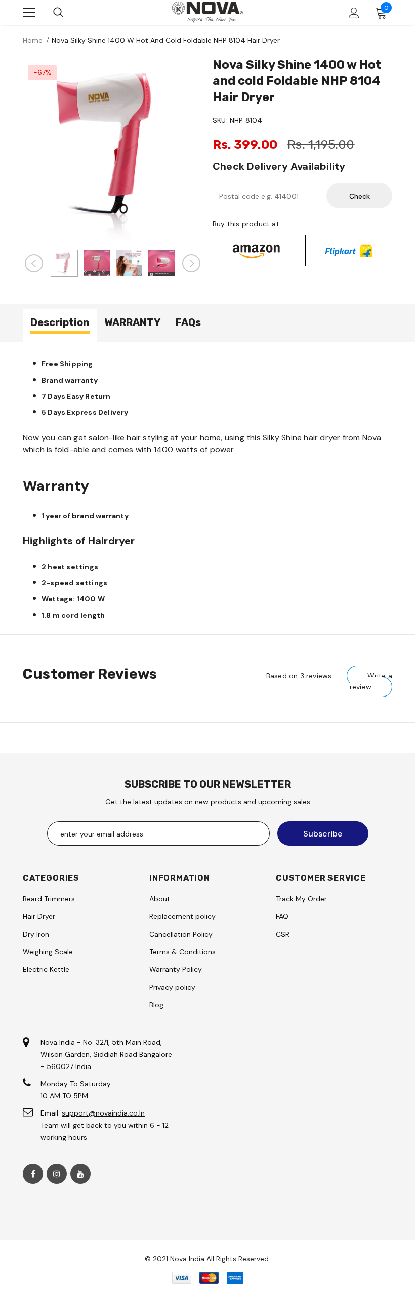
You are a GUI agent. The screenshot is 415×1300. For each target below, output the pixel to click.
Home (33, 40)
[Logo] (207, 12)
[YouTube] (80, 1174)
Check (359, 196)
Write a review (371, 681)
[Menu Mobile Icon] (29, 13)
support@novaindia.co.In (103, 1113)
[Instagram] (57, 1174)
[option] (112, 150)
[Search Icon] (58, 13)
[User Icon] (354, 13)
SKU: (220, 120)
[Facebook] (33, 1174)
